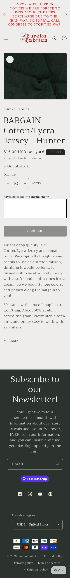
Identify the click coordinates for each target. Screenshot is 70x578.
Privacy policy (23, 563)
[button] (6, 38)
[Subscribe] (57, 464)
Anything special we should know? (26, 197)
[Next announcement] (66, 14)
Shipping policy (37, 569)
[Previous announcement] (4, 14)
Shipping (9, 158)
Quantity (10, 175)
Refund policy (53, 556)
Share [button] (13, 341)
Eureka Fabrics (28, 556)
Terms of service (49, 563)
